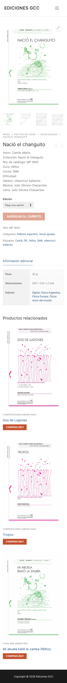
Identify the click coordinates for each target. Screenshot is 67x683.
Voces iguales (49, 134)
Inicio (6, 134)
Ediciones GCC (21, 8)
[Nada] (62, 146)
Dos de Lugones (15, 420)
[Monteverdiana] (56, 146)
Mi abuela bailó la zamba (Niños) (27, 649)
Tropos (8, 534)
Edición (7, 199)
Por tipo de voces (25, 134)
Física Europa (40, 296)
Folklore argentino (27, 234)
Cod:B (18, 240)
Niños (32, 240)
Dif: (26, 240)
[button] (58, 28)
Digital (35, 292)
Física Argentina (50, 292)
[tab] (18, 261)
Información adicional (18, 261)
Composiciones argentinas (19, 414)
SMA (40, 240)
